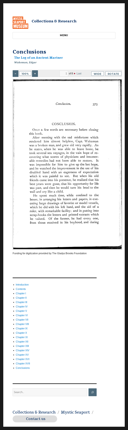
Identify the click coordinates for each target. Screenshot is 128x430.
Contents (21, 289)
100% (25, 73)
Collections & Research (54, 21)
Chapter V (21, 311)
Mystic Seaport (75, 412)
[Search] (93, 392)
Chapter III (21, 302)
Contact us (35, 419)
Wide (97, 73)
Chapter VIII (22, 324)
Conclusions (23, 368)
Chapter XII (22, 341)
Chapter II (21, 297)
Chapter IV (22, 306)
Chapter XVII (23, 363)
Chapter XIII (22, 346)
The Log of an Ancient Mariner (38, 58)
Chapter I (21, 293)
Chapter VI (22, 315)
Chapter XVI (22, 359)
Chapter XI (22, 337)
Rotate (113, 73)
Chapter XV (22, 354)
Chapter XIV (22, 350)
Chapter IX (22, 328)
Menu (64, 35)
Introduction (22, 284)
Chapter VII (22, 319)
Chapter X (21, 333)
